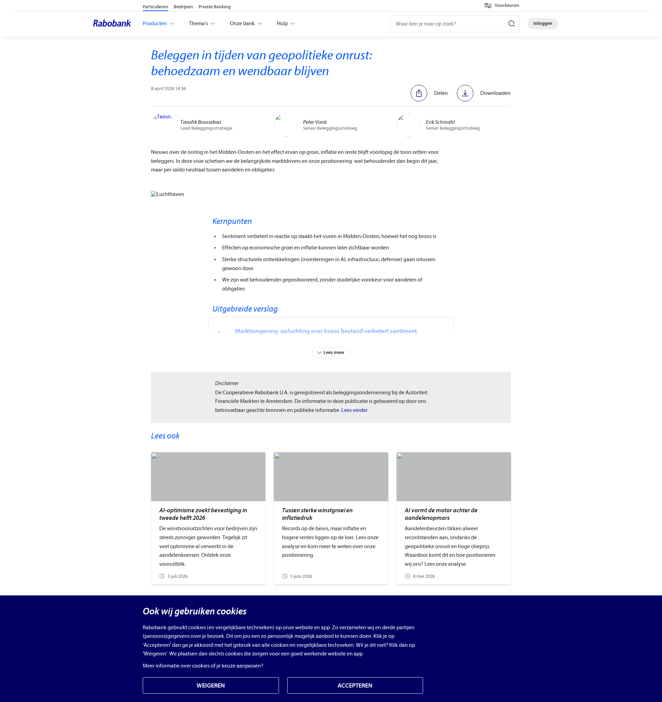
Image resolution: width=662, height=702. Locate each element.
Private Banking (215, 7)
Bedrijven (183, 7)
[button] (501, 5)
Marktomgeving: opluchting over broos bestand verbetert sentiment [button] (326, 331)
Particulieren (155, 7)
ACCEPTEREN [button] (355, 685)
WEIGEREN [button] (211, 685)
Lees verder (354, 410)
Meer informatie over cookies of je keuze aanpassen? (203, 666)
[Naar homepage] (113, 24)
